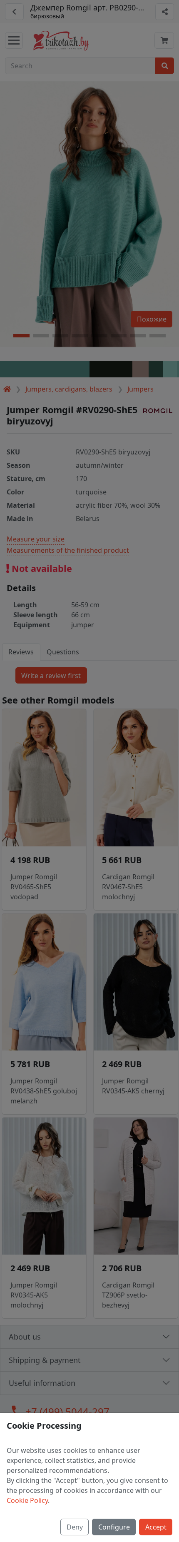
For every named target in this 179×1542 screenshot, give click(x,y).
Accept (156, 1527)
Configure (114, 1527)
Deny (75, 1527)
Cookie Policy (27, 1500)
